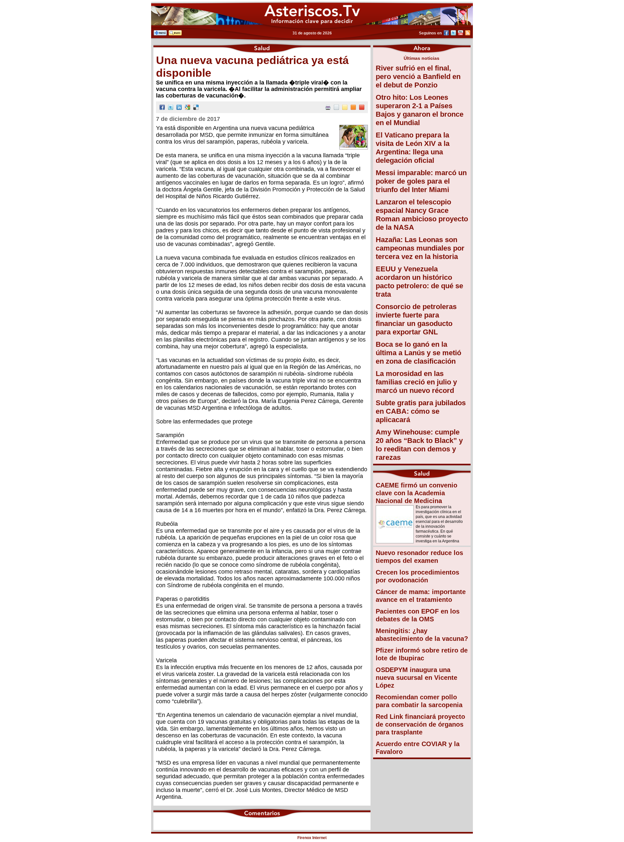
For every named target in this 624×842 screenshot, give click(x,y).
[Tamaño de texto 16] (353, 108)
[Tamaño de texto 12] (336, 108)
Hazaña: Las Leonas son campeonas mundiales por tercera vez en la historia (420, 248)
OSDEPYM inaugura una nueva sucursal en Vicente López (416, 677)
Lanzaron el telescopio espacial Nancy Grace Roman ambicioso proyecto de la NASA (422, 214)
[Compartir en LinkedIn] (179, 108)
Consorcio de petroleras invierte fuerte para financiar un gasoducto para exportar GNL (416, 319)
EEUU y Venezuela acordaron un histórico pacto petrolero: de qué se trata (419, 281)
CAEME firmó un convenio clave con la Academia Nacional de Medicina (416, 493)
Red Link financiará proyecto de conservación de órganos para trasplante (420, 724)
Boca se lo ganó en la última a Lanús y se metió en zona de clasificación (418, 352)
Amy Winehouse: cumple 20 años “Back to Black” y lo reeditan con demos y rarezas (419, 444)
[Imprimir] (328, 108)
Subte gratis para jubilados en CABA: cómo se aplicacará (421, 411)
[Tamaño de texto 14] (344, 108)
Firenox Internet (312, 838)
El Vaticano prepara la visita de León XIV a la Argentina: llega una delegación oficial (412, 147)
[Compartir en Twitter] (170, 108)
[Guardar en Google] (187, 108)
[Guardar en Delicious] (196, 108)
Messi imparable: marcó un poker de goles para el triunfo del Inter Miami (421, 181)
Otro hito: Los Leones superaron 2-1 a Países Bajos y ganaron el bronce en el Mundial (419, 110)
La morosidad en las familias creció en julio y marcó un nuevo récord (416, 382)
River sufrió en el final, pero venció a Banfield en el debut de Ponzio (418, 76)
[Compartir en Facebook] (162, 108)
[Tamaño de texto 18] (361, 108)
